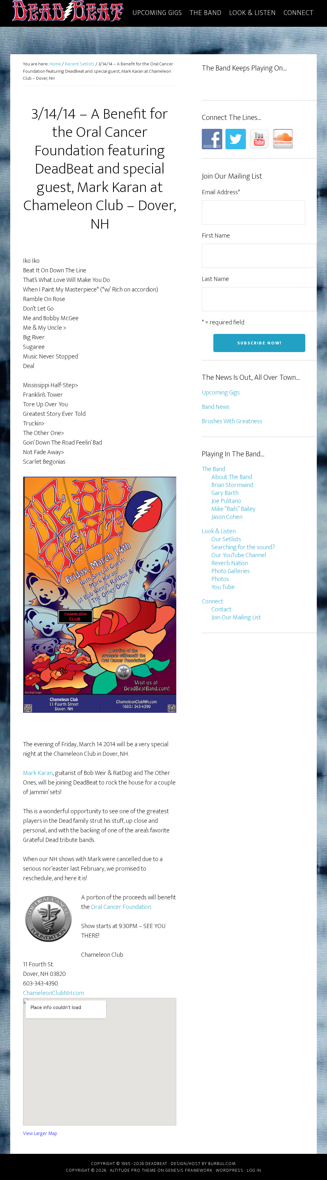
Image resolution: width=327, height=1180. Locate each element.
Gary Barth (225, 493)
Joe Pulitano (226, 501)
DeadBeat (67, 12)
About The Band (231, 477)
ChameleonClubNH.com (53, 993)
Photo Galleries (230, 571)
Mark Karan (38, 773)
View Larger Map (40, 1133)
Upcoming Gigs (221, 392)
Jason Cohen (226, 517)
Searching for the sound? (243, 547)
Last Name (215, 279)
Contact (221, 609)
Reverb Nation (229, 563)
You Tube (223, 587)
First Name (216, 235)
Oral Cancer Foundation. (121, 907)
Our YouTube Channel (238, 555)
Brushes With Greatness (232, 421)
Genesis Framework (188, 1170)
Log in (254, 1170)
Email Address (221, 192)
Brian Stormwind (232, 485)
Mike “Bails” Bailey (233, 509)
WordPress (229, 1170)
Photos (220, 579)
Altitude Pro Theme (133, 1170)
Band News (216, 407)
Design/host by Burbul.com (203, 1163)
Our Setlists (226, 539)
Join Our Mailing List (236, 617)
